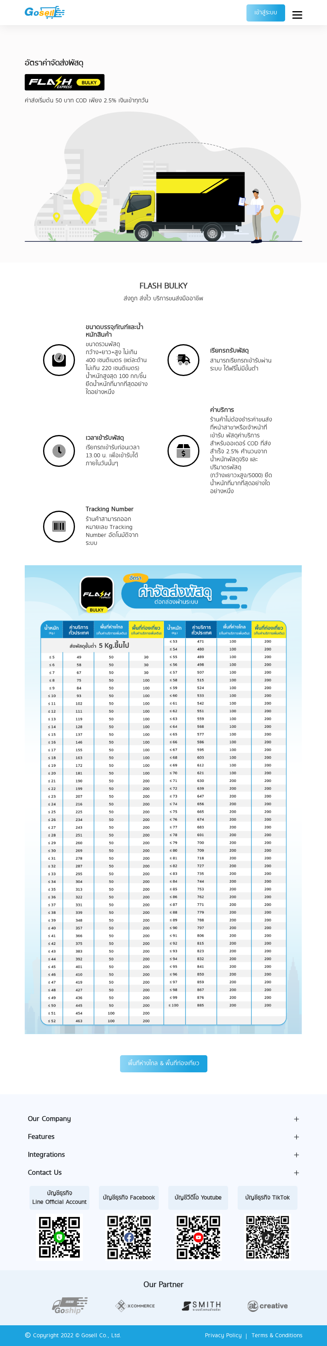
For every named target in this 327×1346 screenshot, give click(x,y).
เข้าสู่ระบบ (265, 12)
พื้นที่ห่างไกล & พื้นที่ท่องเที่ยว (163, 1063)
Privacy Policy (223, 1335)
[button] (163, 1119)
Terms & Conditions (277, 1335)
